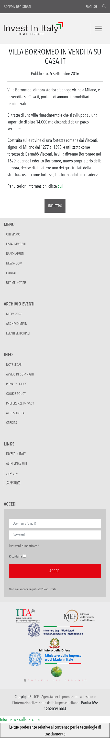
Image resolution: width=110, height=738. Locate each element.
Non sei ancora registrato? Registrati (32, 589)
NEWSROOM (14, 263)
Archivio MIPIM (17, 323)
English (91, 6)
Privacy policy (16, 384)
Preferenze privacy (20, 403)
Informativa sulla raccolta (20, 719)
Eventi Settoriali (18, 333)
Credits (11, 422)
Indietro (55, 205)
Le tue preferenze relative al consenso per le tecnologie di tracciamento (55, 730)
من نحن (12, 473)
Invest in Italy (16, 453)
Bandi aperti (15, 253)
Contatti (12, 273)
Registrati (23, 6)
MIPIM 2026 (14, 314)
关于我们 (13, 482)
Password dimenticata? (24, 546)
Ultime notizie (16, 282)
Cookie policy (16, 393)
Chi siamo (13, 234)
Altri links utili (17, 463)
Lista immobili (16, 244)
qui (60, 186)
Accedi (9, 6)
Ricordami (15, 556)
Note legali (14, 364)
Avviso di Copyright (20, 374)
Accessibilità (15, 413)
